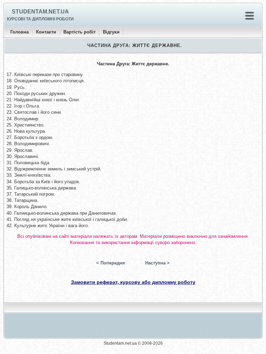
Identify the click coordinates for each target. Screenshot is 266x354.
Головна (19, 32)
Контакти (46, 32)
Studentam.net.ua (40, 12)
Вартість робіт (79, 32)
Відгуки (111, 32)
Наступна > (157, 263)
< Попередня (110, 263)
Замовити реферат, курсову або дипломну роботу (133, 282)
